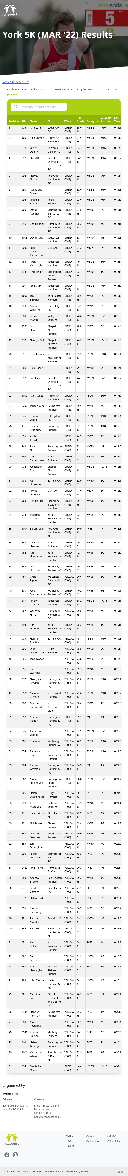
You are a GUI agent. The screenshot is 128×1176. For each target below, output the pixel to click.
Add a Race (92, 1140)
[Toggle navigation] (121, 10)
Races (69, 1140)
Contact (111, 1135)
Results (70, 1145)
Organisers (113, 1140)
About (90, 1135)
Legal (121, 1171)
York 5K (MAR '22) (15, 82)
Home (69, 1135)
